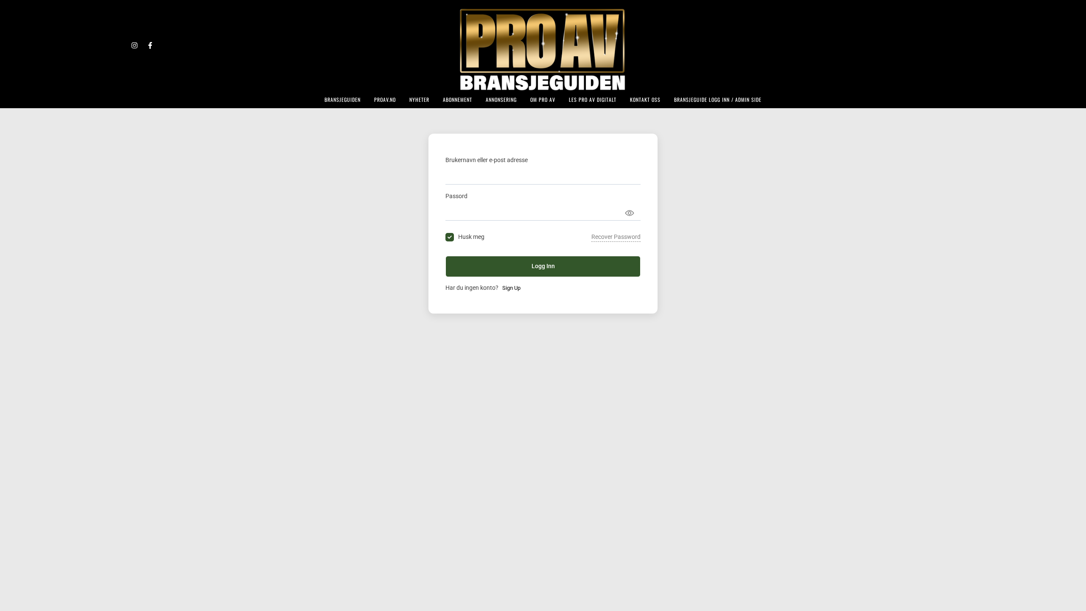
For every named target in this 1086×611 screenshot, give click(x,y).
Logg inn (543, 266)
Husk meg (471, 236)
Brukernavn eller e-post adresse (486, 160)
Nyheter (419, 99)
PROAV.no (385, 99)
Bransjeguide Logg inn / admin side (717, 99)
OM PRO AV (542, 99)
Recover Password (616, 236)
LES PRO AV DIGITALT (592, 99)
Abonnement (457, 99)
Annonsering (501, 99)
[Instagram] (134, 45)
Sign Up (511, 288)
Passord (456, 196)
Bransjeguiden (343, 99)
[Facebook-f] (150, 45)
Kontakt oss (645, 99)
